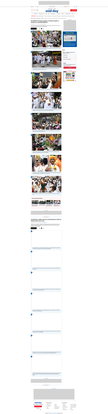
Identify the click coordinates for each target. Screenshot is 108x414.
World (48, 408)
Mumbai (48, 404)
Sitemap (72, 409)
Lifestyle (56, 405)
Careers (64, 408)
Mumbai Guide (57, 408)
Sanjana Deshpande (44, 222)
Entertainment (49, 405)
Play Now (69, 67)
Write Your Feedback (38, 406)
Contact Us (64, 405)
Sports (55, 404)
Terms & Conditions (73, 404)
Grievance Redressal (73, 405)
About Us (64, 404)
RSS (71, 408)
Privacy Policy (65, 409)
